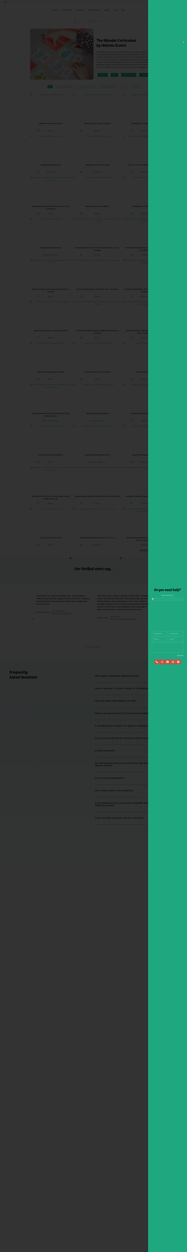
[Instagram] (172, 661)
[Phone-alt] (156, 661)
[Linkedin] (178, 661)
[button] (183, 42)
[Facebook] (167, 661)
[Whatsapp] (162, 661)
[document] (93, 626)
